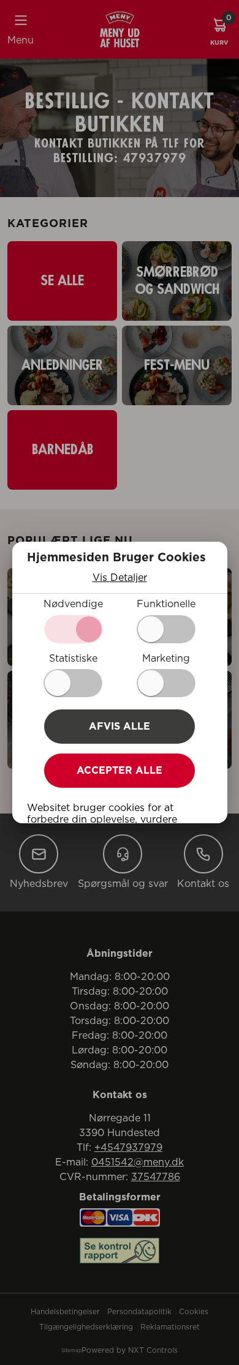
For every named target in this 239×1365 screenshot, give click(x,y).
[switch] (166, 629)
